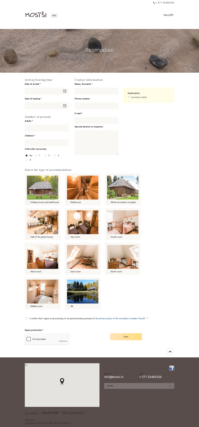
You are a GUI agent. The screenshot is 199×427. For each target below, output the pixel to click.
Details (110, 385)
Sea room (75, 237)
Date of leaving (33, 98)
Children (30, 135)
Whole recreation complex (123, 202)
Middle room (37, 306)
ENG (54, 15)
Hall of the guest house (42, 237)
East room (76, 271)
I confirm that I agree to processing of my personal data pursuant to (88, 318)
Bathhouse (76, 202)
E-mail (79, 113)
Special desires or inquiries (89, 126)
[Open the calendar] (65, 91)
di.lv (33, 420)
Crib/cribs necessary (36, 149)
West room (36, 271)
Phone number (82, 98)
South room (116, 237)
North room (116, 271)
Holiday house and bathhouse (45, 202)
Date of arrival (33, 84)
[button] (62, 381)
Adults (29, 121)
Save (126, 337)
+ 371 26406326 (165, 2)
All (72, 306)
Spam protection (34, 330)
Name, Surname (84, 84)
